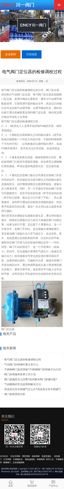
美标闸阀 (13, 469)
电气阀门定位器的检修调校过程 (22, 359)
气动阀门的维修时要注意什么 (21, 364)
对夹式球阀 (15, 456)
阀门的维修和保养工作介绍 (20, 374)
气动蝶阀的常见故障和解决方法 (22, 384)
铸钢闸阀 (41, 459)
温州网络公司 (27, 471)
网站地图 (59, 471)
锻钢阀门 (7, 462)
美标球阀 (5, 469)
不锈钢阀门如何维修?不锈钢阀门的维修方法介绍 (32, 369)
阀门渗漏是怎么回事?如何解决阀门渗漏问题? (30, 379)
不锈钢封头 (18, 459)
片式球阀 (7, 459)
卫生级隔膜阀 (18, 462)
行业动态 (31, 54)
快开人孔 (50, 459)
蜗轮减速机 (30, 459)
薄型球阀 (26, 456)
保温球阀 (36, 456)
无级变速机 (46, 456)
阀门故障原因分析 (14, 394)
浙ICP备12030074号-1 (44, 471)
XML (18, 474)
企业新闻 (10, 54)
